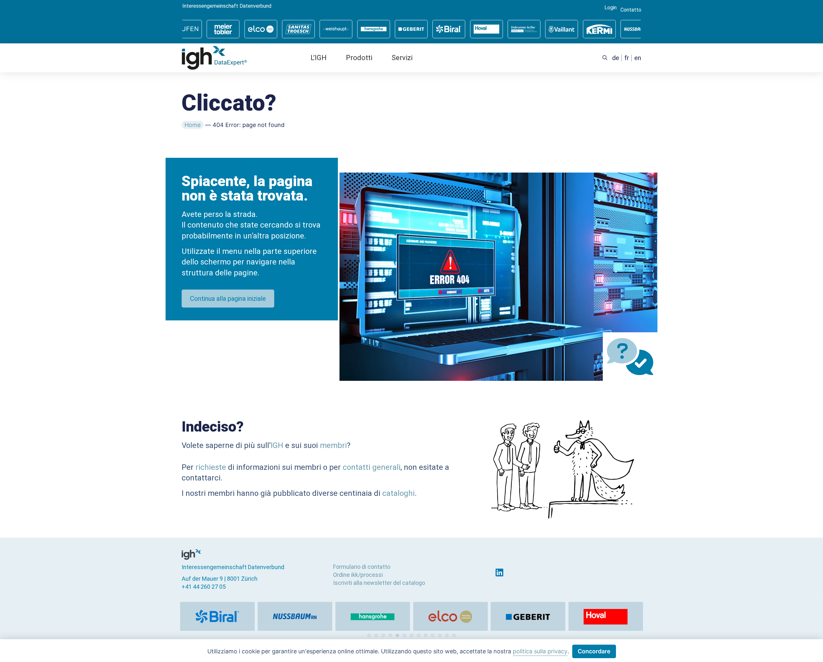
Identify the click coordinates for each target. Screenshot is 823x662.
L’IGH (319, 58)
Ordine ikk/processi (358, 574)
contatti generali (372, 467)
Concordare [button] (594, 651)
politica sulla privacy (540, 651)
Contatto (630, 10)
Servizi (402, 58)
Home (193, 124)
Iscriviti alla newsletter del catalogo (379, 582)
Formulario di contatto (361, 566)
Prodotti (359, 58)
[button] (369, 635)
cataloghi (398, 493)
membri (333, 445)
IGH (277, 445)
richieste (210, 467)
